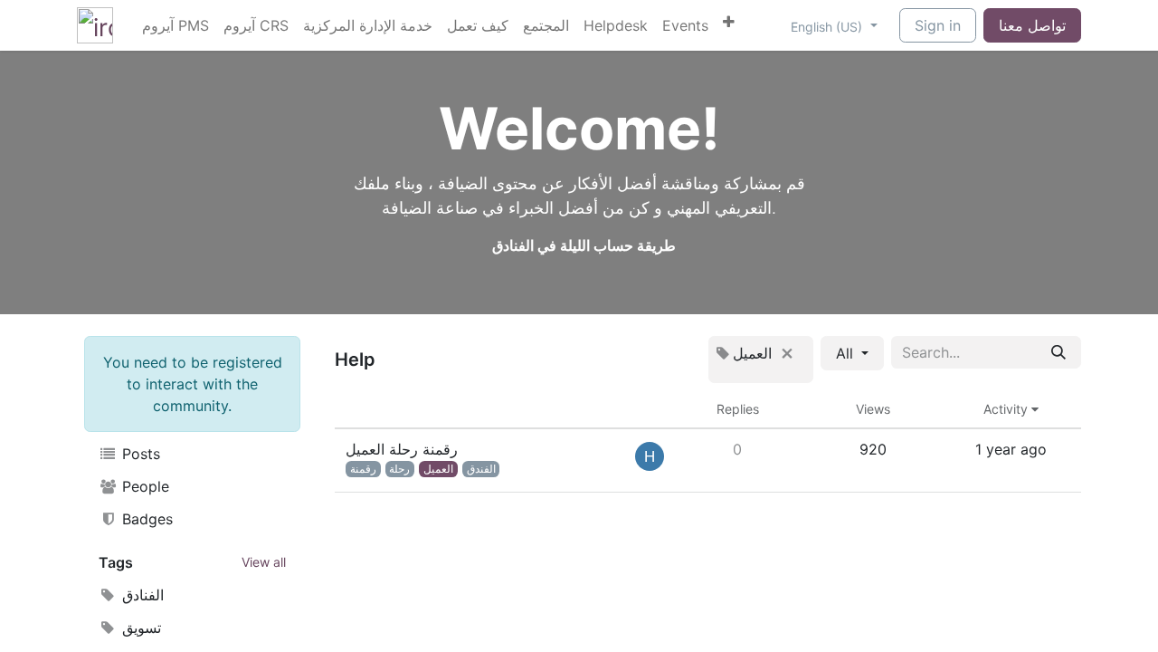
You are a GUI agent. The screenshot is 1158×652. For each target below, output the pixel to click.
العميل (438, 468)
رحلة (399, 468)
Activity (1007, 409)
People (143, 486)
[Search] (1058, 352)
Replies (738, 409)
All (847, 353)
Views (873, 409)
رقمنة (363, 468)
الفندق (481, 468)
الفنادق (141, 595)
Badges (145, 519)
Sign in (938, 25)
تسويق (139, 627)
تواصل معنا (1032, 25)
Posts (139, 454)
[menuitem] (175, 25)
